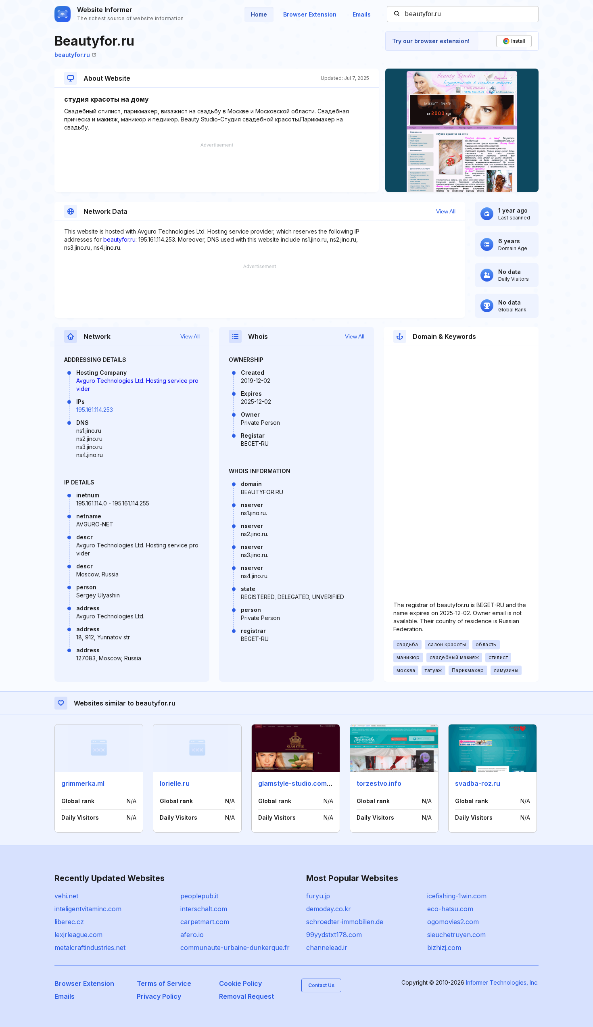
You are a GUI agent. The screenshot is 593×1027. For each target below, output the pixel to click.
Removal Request (246, 996)
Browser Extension (309, 14)
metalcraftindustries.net (89, 948)
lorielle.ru (175, 783)
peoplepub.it (199, 896)
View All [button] (445, 211)
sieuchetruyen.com (456, 935)
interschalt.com (203, 909)
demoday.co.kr (328, 909)
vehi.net (66, 896)
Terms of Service (164, 983)
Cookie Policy (240, 983)
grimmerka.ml (82, 783)
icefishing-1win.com (457, 896)
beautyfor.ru (72, 54)
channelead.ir (326, 948)
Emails (362, 14)
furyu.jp (318, 896)
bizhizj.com (444, 948)
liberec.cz (69, 922)
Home (259, 14)
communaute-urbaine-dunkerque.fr (235, 948)
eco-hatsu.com (450, 909)
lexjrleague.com (78, 935)
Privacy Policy (159, 996)
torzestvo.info (379, 783)
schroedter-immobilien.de (344, 922)
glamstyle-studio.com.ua (297, 783)
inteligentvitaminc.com (87, 909)
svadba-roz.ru (477, 783)
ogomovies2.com (453, 922)
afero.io (192, 935)
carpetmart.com (204, 922)
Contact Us (321, 985)
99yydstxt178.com (334, 935)
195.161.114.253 (94, 409)
